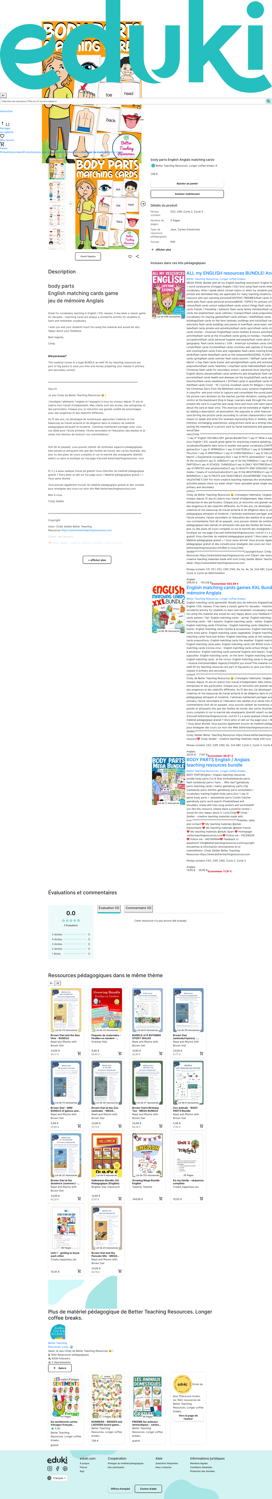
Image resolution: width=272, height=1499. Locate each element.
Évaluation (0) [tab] (109, 908)
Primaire (5, 152)
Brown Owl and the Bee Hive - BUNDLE (65, 1037)
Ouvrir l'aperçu (88, 256)
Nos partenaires (116, 1467)
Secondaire (16, 152)
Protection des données (202, 1471)
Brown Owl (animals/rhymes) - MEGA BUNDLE (185, 1037)
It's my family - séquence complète (188, 1182)
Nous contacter (163, 1467)
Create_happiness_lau (186, 1186)
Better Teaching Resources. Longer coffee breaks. (185, 165)
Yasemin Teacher (142, 1186)
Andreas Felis (99, 1041)
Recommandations (71, 152)
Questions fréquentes (167, 1463)
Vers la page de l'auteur (188, 1417)
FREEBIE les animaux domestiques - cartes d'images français (145, 1423)
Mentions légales (199, 1463)
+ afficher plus (97, 560)
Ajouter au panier (187, 183)
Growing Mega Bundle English (146, 1182)
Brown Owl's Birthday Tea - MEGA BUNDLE (145, 1109)
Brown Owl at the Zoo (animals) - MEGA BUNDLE (104, 1109)
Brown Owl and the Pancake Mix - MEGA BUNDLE (104, 1254)
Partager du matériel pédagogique (125, 1463)
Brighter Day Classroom (105, 1186)
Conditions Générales (201, 1467)
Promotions (30, 152)
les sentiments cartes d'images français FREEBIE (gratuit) (64, 1423)
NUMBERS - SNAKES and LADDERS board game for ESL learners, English (106, 1423)
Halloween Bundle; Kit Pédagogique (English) (105, 1182)
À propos (84, 1463)
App (82, 1471)
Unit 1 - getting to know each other (65, 1254)
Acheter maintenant (187, 193)
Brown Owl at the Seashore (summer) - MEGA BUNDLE (64, 1182)
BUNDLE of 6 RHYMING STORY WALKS (146, 1037)
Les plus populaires (48, 152)
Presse (83, 1467)
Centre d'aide (115, 152)
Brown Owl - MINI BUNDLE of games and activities (64, 1109)
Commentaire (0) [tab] (139, 908)
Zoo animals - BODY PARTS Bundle (185, 1109)
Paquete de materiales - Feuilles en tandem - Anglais (106, 1037)
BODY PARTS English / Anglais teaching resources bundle (218, 762)
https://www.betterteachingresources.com (86, 530)
